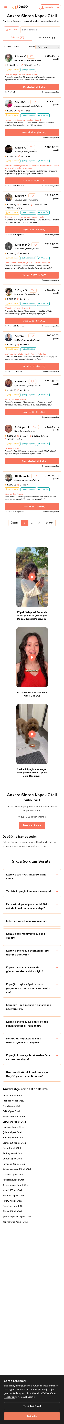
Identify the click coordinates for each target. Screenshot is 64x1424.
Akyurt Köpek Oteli (12, 1095)
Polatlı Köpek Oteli (12, 1200)
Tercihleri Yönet (32, 1406)
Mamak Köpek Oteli (12, 1190)
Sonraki (49, 522)
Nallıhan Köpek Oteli (13, 1195)
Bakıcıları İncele (32, 825)
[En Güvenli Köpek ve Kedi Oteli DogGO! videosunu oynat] (32, 657)
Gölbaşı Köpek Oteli (13, 1153)
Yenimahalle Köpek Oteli (15, 1221)
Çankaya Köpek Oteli (13, 1127)
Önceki (14, 522)
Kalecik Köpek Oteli (13, 1174)
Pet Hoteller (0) (47, 37)
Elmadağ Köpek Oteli (13, 1137)
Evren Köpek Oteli (12, 1148)
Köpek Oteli (17, 21)
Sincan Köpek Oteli (12, 1211)
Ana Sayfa (6, 21)
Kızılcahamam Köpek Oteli (16, 1185)
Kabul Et (32, 1416)
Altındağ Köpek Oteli (13, 1100)
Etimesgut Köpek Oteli (14, 1142)
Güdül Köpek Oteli (12, 1158)
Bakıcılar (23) (17, 37)
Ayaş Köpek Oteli (12, 1106)
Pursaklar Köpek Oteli (14, 1206)
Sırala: (32, 47)
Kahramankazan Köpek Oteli (17, 1169)
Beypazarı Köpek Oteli (14, 1116)
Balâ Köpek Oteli (11, 1111)
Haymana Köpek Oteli (14, 1164)
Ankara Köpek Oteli (31, 21)
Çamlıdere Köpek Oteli (14, 1121)
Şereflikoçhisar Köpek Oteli (17, 1216)
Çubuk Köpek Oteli (12, 1132)
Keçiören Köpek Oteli (13, 1179)
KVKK (43, 1393)
